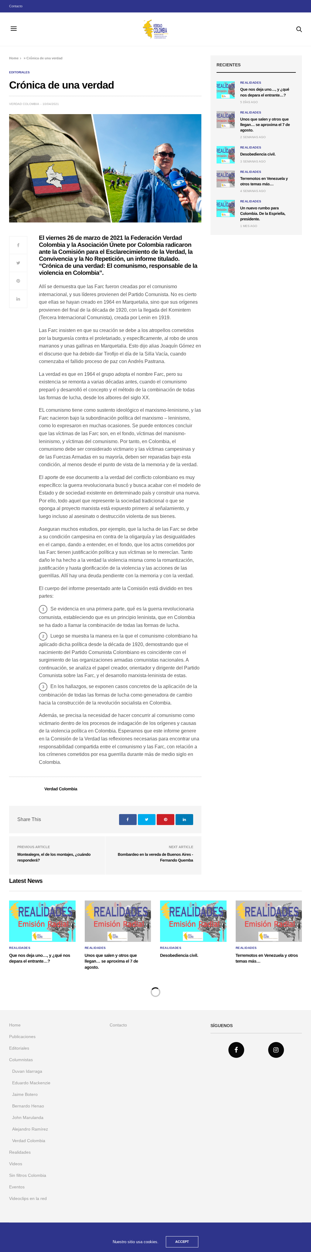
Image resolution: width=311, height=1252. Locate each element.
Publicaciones (22, 1036)
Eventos (17, 1186)
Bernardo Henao (28, 1105)
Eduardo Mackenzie (31, 1082)
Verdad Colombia (24, 104)
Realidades (250, 82)
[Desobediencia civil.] (226, 154)
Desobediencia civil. (257, 154)
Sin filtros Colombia (27, 1175)
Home (14, 58)
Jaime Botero (25, 1094)
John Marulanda (27, 1117)
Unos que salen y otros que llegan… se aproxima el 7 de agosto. (265, 124)
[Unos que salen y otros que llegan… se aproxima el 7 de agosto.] (226, 119)
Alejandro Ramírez (30, 1129)
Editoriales (19, 72)
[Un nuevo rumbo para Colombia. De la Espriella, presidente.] (226, 208)
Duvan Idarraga (27, 1071)
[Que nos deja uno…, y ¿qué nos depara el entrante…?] (226, 89)
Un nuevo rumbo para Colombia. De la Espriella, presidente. (262, 213)
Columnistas (21, 1059)
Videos (15, 1163)
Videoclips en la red (28, 1198)
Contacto (15, 6)
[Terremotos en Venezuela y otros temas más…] (226, 178)
